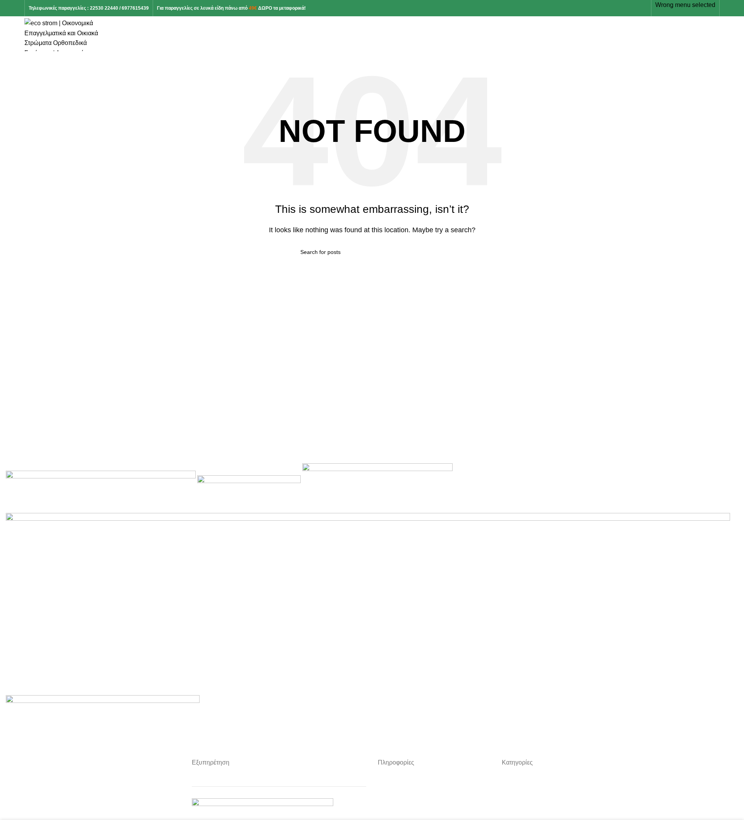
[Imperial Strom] (101, 487)
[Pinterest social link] (633, 8)
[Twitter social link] (615, 8)
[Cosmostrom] (103, 710)
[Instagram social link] (624, 8)
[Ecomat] (377, 487)
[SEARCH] (441, 252)
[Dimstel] (368, 603)
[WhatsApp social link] (642, 8)
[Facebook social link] (607, 8)
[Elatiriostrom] (249, 487)
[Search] (717, 35)
